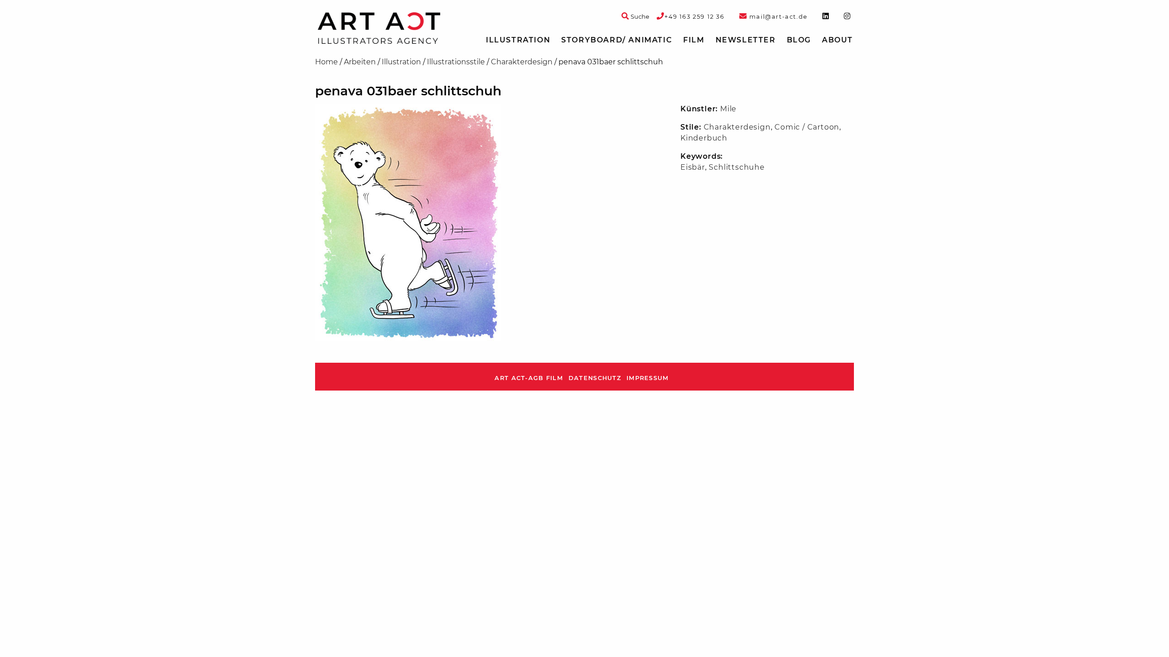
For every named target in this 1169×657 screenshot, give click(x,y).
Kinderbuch (703, 138)
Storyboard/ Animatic (616, 40)
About (837, 40)
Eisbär (692, 167)
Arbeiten (360, 61)
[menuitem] (518, 40)
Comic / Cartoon (806, 127)
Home (326, 61)
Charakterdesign (522, 61)
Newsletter (746, 40)
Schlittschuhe (736, 167)
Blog (799, 40)
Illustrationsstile (456, 61)
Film (693, 40)
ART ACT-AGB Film (529, 378)
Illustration (518, 40)
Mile (728, 108)
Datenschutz (595, 378)
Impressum (648, 378)
